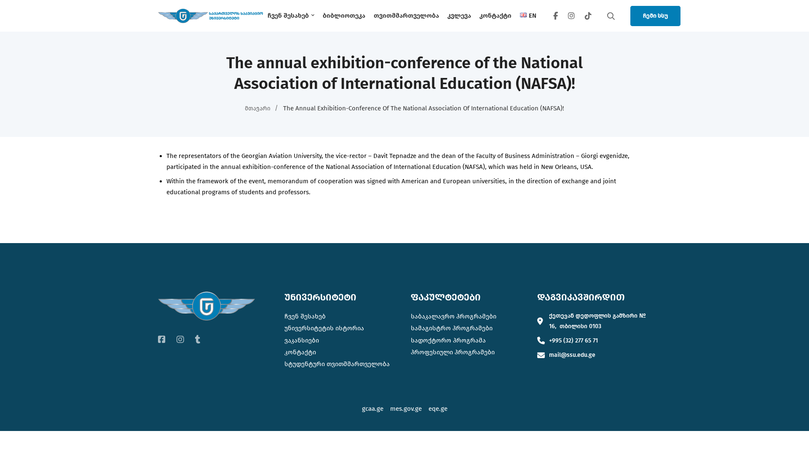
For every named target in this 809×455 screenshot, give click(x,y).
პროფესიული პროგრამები (453, 352)
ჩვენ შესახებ (305, 316)
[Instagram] (571, 15)
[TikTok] (588, 15)
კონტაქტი (300, 352)
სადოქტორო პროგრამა (448, 340)
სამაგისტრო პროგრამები (452, 328)
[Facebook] (555, 15)
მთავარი (258, 108)
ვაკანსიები (301, 340)
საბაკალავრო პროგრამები (453, 316)
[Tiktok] (198, 339)
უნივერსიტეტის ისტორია (324, 328)
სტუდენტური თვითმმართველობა (337, 364)
